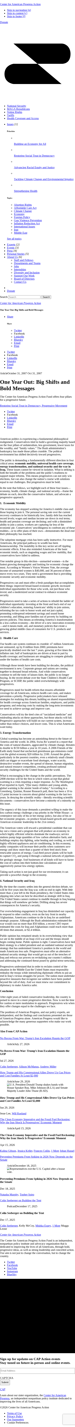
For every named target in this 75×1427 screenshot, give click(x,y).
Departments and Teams (27, 263)
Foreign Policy (22, 217)
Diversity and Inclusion (27, 272)
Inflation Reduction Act (27, 223)
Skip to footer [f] (16, 16)
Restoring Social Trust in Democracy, (21, 405)
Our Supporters (15, 1419)
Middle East (20, 232)
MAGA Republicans (18, 109)
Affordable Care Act (25, 207)
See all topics (14, 238)
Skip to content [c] (17, 13)
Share (10, 316)
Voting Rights (14, 112)
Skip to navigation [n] (19, 10)
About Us (12, 257)
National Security (16, 105)
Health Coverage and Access (23, 118)
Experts (11, 244)
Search (4, 296)
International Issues (24, 226)
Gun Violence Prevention (28, 220)
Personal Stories (16, 253)
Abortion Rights (23, 204)
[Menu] (37, 100)
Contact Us (20, 281)
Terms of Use (14, 1413)
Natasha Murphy (9, 1194)
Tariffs (10, 115)
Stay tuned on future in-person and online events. (35, 1361)
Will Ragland (19, 1113)
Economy (19, 214)
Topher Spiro (27, 1194)
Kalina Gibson (8, 1150)
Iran (16, 229)
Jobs (16, 266)
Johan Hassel (67, 1150)
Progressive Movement (54, 405)
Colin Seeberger (9, 1066)
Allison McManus (29, 1066)
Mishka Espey (43, 1225)
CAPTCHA (6, 1378)
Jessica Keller (24, 1150)
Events (10, 247)
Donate (4, 22)
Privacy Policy (15, 1416)
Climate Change (23, 211)
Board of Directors (24, 278)
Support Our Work (24, 275)
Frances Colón (42, 1150)
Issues (10, 124)
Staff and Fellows (23, 260)
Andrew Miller (48, 1066)
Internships (20, 269)
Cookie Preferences (17, 1422)
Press (10, 250)
